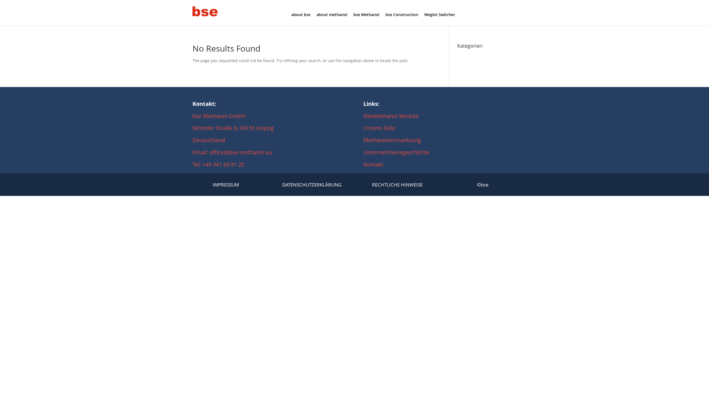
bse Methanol (366, 15)
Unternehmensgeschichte (396, 152)
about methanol (332, 15)
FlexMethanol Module (390, 116)
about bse (300, 15)
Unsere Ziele (379, 128)
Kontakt (373, 164)
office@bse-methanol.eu (240, 152)
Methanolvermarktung (393, 140)
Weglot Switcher (439, 15)
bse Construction (402, 15)
